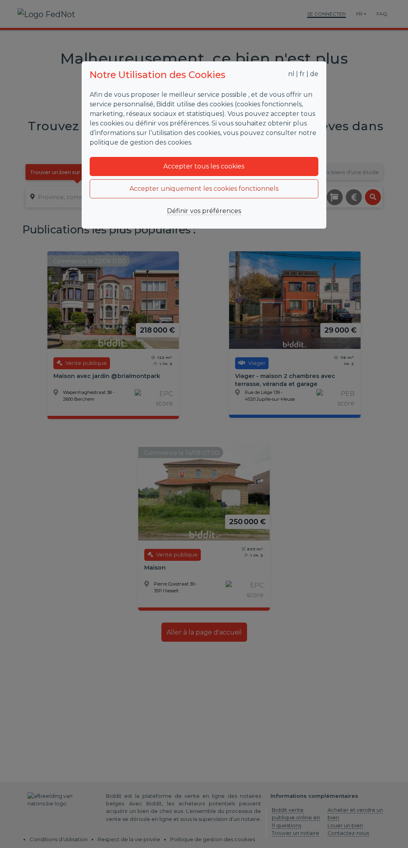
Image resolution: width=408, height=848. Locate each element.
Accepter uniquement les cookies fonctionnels (204, 188)
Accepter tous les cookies (203, 166)
